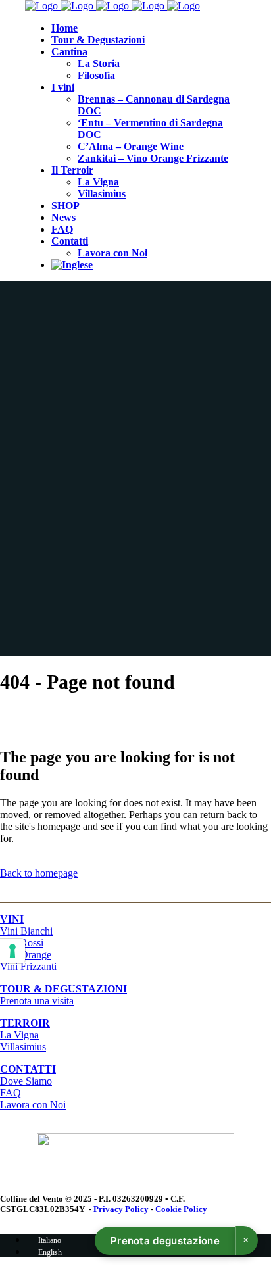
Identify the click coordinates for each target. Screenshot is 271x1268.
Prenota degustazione (165, 1240)
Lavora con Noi (33, 1104)
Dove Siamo (26, 1080)
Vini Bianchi (26, 931)
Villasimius (23, 1046)
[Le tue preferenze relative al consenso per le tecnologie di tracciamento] (12, 951)
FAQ (10, 1092)
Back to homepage (39, 873)
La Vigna (19, 1034)
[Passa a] (72, 264)
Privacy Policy (121, 1209)
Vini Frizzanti (28, 966)
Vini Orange (25, 954)
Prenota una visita (63, 994)
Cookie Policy (181, 1209)
